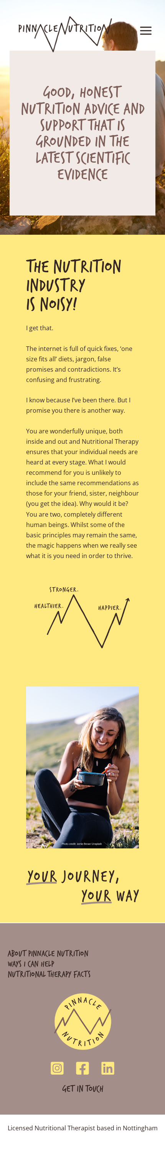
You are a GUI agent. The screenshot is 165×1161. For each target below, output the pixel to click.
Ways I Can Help (31, 963)
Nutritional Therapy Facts (49, 974)
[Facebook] (82, 1068)
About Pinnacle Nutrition (48, 953)
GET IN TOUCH (82, 1088)
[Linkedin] (108, 1068)
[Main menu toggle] (145, 31)
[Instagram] (57, 1068)
